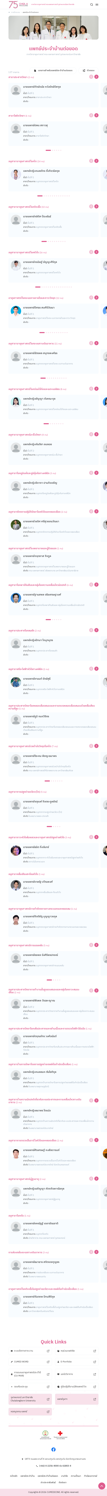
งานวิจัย (64, 1476)
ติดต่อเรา (62, 1482)
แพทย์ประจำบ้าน (27, 1476)
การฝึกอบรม (15, 12)
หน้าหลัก (13, 1476)
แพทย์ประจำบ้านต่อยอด (48, 1476)
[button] (96, 77)
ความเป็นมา (76, 1476)
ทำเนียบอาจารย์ (90, 1476)
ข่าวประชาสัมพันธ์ (48, 1482)
